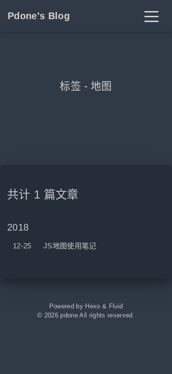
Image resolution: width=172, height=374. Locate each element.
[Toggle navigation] (151, 16)
